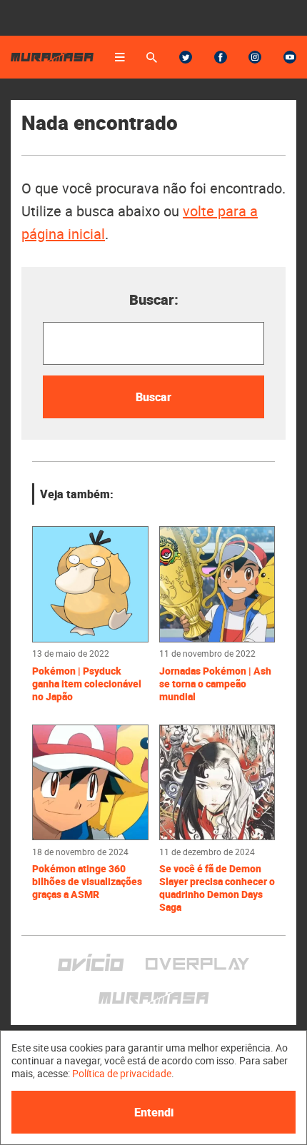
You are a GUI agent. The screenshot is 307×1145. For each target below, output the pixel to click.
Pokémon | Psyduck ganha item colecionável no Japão (86, 684)
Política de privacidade (121, 1073)
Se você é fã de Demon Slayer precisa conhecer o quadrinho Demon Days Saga (217, 888)
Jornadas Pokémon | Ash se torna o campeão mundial (215, 684)
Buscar (153, 397)
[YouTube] (289, 57)
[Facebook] (220, 57)
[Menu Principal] (120, 57)
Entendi (153, 1112)
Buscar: (153, 299)
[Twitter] (185, 57)
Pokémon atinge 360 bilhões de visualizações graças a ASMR (87, 881)
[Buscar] (151, 57)
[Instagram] (254, 57)
